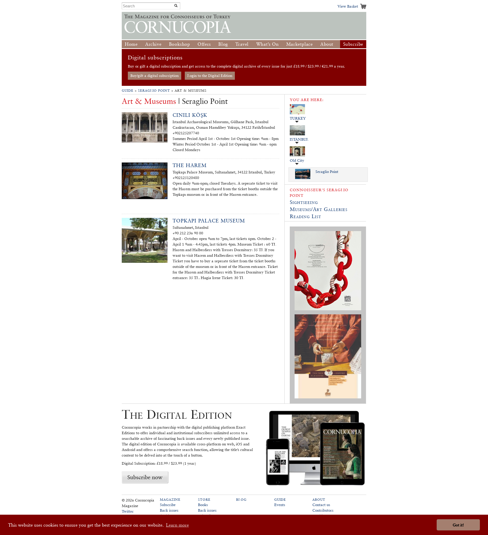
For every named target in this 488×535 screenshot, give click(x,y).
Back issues (169, 510)
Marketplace (299, 44)
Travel (242, 44)
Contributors (322, 510)
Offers (204, 44)
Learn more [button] (177, 525)
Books (203, 504)
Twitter (128, 511)
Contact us (321, 504)
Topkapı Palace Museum (209, 221)
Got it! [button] (458, 525)
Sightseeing (304, 202)
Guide (127, 90)
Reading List (305, 216)
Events (279, 504)
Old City (297, 160)
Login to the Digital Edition (209, 75)
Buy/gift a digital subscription (154, 75)
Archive (153, 44)
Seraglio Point (154, 90)
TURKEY (298, 118)
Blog (223, 44)
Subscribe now (144, 477)
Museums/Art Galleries (318, 209)
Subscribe (353, 44)
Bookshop (179, 44)
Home (131, 44)
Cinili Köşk (190, 115)
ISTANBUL (299, 139)
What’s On (267, 44)
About (326, 44)
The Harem (190, 165)
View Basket (348, 6)
